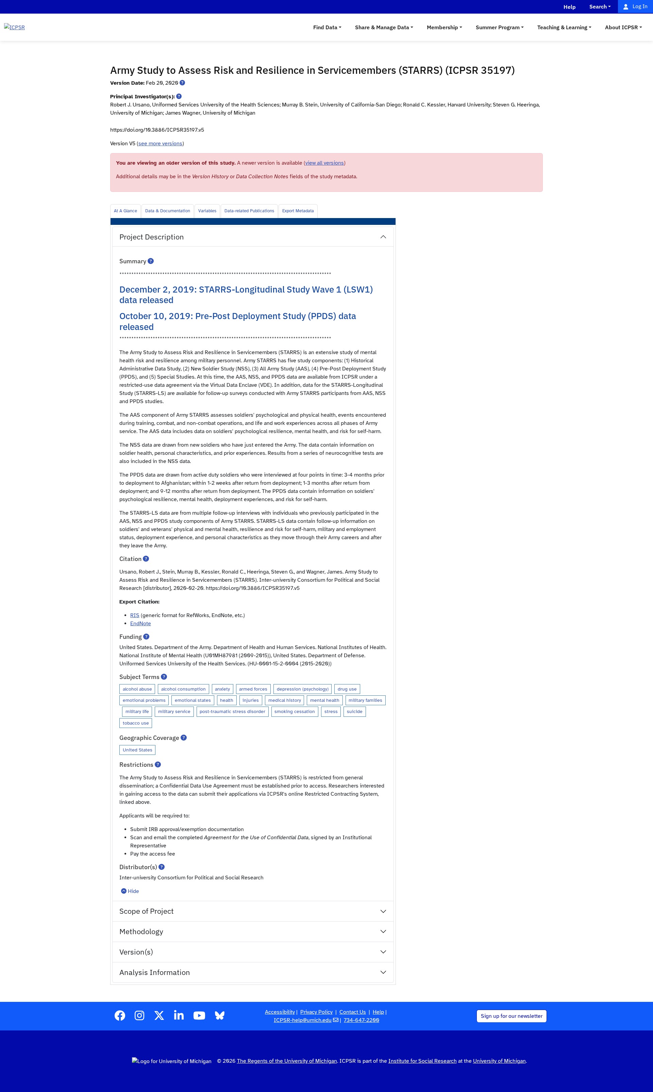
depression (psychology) (303, 689)
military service (174, 711)
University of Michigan (499, 1061)
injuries (250, 700)
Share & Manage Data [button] (382, 27)
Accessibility (280, 1012)
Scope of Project (146, 911)
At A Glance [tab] (125, 211)
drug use (347, 689)
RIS (134, 615)
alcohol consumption (183, 689)
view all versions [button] (324, 163)
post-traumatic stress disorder (232, 711)
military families (365, 700)
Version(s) (136, 952)
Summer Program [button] (498, 27)
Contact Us (352, 1012)
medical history (284, 700)
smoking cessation (294, 711)
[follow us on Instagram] (139, 1017)
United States (137, 750)
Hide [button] (133, 891)
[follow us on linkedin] (179, 1017)
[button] (182, 83)
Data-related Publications (249, 211)
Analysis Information (154, 972)
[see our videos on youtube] (199, 1017)
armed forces (253, 689)
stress (331, 711)
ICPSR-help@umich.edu (303, 1020)
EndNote (140, 623)
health (226, 700)
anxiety (222, 689)
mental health (324, 700)
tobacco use (136, 723)
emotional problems (144, 700)
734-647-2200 (361, 1020)
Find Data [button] (325, 27)
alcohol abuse (137, 689)
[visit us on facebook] (119, 1017)
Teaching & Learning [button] (562, 27)
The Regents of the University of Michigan (287, 1061)
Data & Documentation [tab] (167, 211)
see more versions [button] (160, 143)
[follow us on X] (159, 1017)
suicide (355, 711)
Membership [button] (442, 27)
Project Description (151, 237)
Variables (207, 211)
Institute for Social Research (422, 1061)
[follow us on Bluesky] (220, 1017)
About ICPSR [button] (621, 27)
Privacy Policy (316, 1012)
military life (137, 711)
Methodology (141, 931)
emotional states (193, 700)
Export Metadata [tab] (298, 211)
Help (378, 1012)
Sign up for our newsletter (511, 1016)
